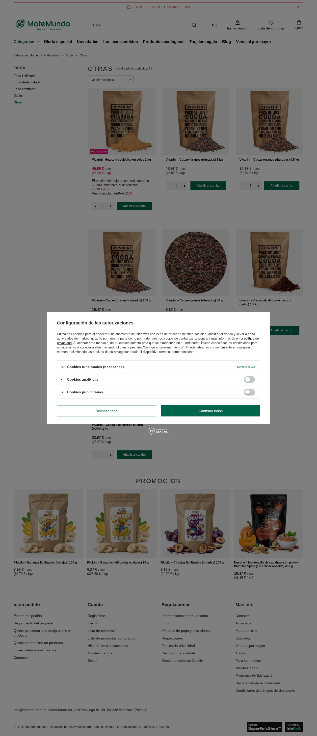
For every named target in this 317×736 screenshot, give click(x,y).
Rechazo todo (106, 411)
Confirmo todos (211, 411)
